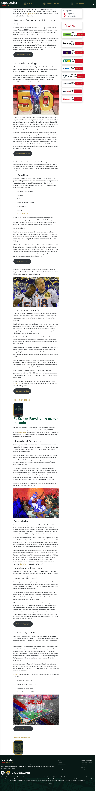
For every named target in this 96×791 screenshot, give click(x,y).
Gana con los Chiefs (23, 55)
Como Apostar (79, 4)
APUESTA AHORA (23, 624)
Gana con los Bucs (23, 153)
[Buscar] (93, 4)
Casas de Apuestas (53, 4)
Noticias (30, 4)
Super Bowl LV (62, 764)
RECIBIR (81, 35)
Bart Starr (23, 564)
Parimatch (16, 384)
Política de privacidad (84, 765)
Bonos (59, 760)
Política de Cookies (87, 762)
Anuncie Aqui (61, 770)
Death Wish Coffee (23, 214)
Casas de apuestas (63, 766)
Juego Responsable (87, 760)
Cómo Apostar (62, 768)
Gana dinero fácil (22, 261)
